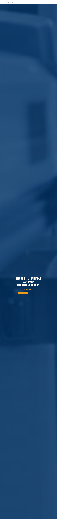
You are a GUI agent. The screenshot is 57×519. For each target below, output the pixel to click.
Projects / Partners (39, 1)
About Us (29, 1)
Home (26, 1)
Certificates (46, 1)
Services (33, 1)
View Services (23, 292)
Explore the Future (34, 292)
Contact (50, 1)
